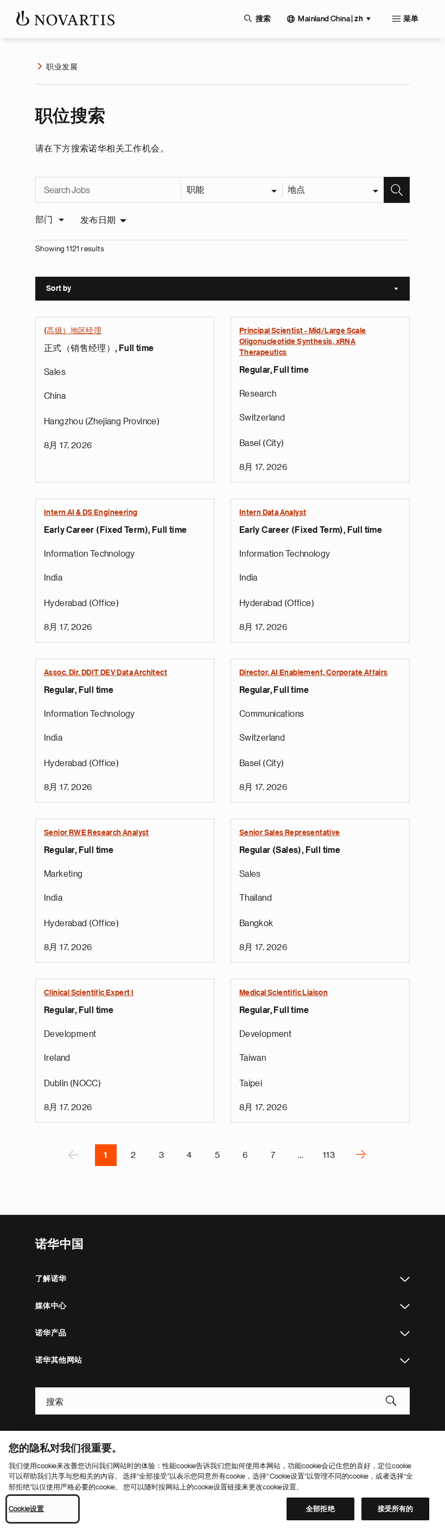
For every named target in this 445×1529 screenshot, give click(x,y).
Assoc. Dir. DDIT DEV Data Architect (105, 673)
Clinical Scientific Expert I (89, 993)
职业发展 (62, 67)
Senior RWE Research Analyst (96, 833)
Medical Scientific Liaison (283, 993)
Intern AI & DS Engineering (90, 513)
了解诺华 (405, 1279)
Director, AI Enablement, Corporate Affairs (313, 673)
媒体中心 (405, 1306)
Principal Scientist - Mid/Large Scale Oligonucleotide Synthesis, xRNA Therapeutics (302, 341)
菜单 (410, 19)
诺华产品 (405, 1334)
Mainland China (330, 19)
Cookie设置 (26, 1508)
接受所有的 (396, 1508)
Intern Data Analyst (273, 513)
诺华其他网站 (405, 1361)
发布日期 (98, 220)
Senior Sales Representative (289, 833)
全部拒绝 (320, 1508)
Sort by (228, 290)
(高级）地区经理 (72, 331)
